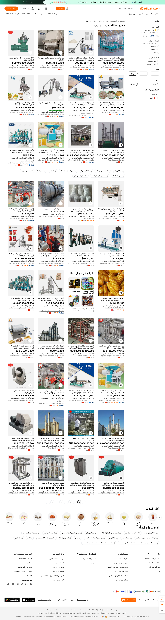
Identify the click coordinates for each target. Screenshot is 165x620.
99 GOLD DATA (89, 218)
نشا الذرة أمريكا (85, 171)
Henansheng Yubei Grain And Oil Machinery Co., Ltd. (21, 112)
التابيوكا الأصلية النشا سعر (30, 533)
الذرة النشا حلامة (116, 176)
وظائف (158, 571)
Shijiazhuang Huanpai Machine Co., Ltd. (81, 263)
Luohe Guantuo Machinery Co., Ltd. (51, 311)
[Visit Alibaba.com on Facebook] (30, 584)
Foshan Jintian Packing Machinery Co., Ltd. (21, 263)
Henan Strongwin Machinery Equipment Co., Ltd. (21, 218)
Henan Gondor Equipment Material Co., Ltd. (51, 160)
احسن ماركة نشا (64, 538)
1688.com (59, 610)
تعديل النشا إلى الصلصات (67, 171)
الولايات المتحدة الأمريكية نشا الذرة (145, 538)
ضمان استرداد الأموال (121, 563)
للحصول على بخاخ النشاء (98, 176)
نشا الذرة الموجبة (26, 171)
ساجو (76, 538)
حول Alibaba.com (154, 554)
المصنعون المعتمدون (89, 558)
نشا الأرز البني (117, 171)
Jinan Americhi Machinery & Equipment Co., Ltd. (81, 115)
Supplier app (81, 600)
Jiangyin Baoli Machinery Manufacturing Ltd (51, 114)
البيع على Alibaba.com (25, 558)
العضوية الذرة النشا (49, 533)
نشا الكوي (18, 538)
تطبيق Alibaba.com (44, 600)
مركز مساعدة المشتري (56, 558)
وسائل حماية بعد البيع (121, 571)
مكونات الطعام (97, 21)
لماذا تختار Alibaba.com (153, 558)
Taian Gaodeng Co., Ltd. (116, 160)
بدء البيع (29, 563)
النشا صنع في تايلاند (101, 171)
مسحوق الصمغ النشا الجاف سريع (70, 533)
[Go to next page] (48, 502)
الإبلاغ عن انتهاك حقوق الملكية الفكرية (52, 576)
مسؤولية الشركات (155, 567)
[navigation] (143, 262)
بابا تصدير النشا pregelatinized (93, 538)
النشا (28, 538)
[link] (162, 599)
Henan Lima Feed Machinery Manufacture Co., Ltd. (51, 263)
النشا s (52, 171)
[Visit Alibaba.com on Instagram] (17, 584)
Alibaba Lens (152, 600)
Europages (115, 610)
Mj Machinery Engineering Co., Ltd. (112, 263)
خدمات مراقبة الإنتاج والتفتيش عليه (117, 576)
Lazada (82, 610)
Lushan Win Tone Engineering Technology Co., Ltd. (21, 308)
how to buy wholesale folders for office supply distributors (137, 543)
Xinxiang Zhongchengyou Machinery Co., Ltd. (111, 218)
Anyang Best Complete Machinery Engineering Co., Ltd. (21, 163)
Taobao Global (92, 610)
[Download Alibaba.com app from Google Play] (12, 600)
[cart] (38, 9)
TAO (100, 610)
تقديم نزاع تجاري (58, 567)
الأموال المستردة (58, 571)
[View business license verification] (103, 617)
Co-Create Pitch (155, 563)
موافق (133, 74)
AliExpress (50, 610)
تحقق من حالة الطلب (25, 567)
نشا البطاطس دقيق (79, 176)
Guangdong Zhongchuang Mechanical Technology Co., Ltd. (81, 67)
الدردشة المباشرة (58, 563)
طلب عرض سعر (91, 563)
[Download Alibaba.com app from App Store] (28, 600)
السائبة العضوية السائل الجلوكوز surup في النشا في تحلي (102, 533)
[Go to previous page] (84, 502)
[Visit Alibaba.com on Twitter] (21, 584)
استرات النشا (125, 538)
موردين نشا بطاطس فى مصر (44, 538)
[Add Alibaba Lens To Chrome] (128, 600)
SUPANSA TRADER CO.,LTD (114, 308)
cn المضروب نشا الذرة (131, 533)
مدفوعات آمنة (123, 558)
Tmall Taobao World (71, 610)
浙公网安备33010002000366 (119, 617)
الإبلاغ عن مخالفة (58, 580)
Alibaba (122, 21)
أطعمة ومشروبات (111, 21)
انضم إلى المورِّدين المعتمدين (22, 571)
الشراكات (29, 576)
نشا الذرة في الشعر (149, 533)
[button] (67, 8)
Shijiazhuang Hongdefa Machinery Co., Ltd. (111, 67)
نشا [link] (87, 21)
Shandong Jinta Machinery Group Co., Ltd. (51, 216)
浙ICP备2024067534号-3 (140, 617)
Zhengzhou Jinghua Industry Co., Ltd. (21, 67)
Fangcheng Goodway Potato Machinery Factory (51, 67)
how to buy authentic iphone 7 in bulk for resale (98, 543)
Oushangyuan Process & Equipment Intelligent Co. (81, 160)
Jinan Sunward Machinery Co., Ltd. (112, 112)
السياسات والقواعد (122, 580)
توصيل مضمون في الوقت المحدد (117, 567)
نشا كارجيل (112, 538)
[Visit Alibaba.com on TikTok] (8, 584)
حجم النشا (40, 171)
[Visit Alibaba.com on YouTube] (12, 584)
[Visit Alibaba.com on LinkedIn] (26, 584)
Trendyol (106, 610)
